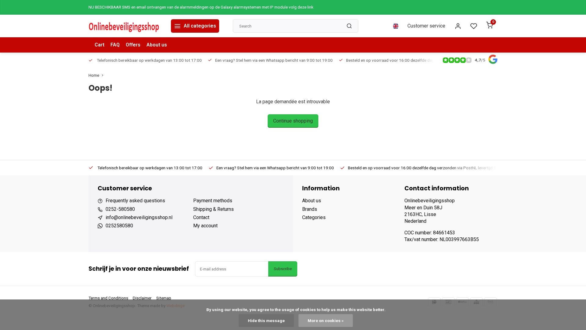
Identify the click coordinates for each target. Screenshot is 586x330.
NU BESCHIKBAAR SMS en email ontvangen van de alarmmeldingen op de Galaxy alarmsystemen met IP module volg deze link (201, 7)
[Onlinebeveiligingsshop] (125, 26)
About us (156, 45)
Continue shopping (293, 121)
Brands (309, 209)
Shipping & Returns (213, 209)
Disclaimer (142, 297)
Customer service (426, 26)
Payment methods (212, 201)
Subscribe (283, 268)
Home (94, 75)
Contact (201, 217)
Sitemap (163, 297)
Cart (99, 45)
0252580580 (119, 226)
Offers (133, 45)
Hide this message (266, 320)
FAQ (115, 45)
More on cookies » (326, 320)
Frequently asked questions (135, 201)
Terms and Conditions (108, 297)
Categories (314, 217)
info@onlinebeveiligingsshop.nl (139, 217)
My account (205, 226)
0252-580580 (120, 209)
